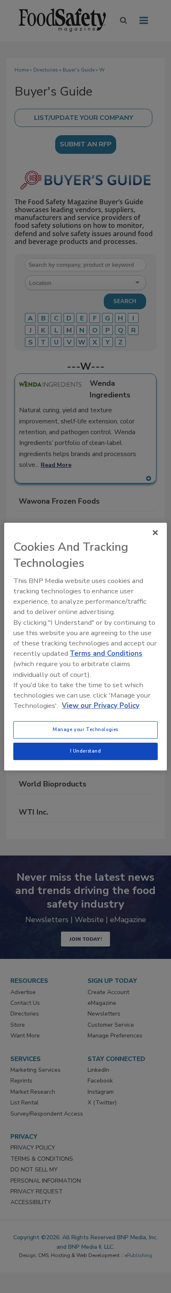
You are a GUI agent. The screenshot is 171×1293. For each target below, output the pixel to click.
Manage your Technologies (85, 729)
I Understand (85, 751)
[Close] (155, 532)
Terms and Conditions (106, 653)
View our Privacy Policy (100, 705)
